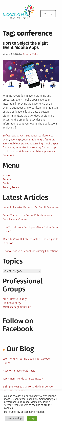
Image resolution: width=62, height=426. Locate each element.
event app (16, 139)
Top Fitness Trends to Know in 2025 (23, 378)
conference (45, 135)
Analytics (19, 135)
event (6, 139)
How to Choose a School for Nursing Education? (30, 251)
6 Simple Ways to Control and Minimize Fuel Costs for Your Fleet (28, 388)
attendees (32, 135)
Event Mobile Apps (13, 143)
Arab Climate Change (15, 298)
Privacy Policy (11, 187)
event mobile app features (38, 139)
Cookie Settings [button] (14, 418)
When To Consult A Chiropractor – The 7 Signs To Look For (30, 241)
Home (6, 175)
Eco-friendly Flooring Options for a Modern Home (27, 360)
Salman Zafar (30, 54)
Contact (7, 183)
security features (42, 147)
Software (8, 135)
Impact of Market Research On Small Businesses (31, 207)
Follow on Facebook (18, 325)
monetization (23, 147)
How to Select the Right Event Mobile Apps (25, 45)
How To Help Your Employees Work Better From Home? (30, 229)
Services (8, 179)
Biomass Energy (12, 302)
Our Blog (20, 349)
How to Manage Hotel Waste (19, 370)
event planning (34, 143)
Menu (48, 14)
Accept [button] (32, 418)
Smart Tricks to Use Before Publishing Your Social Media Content (27, 217)
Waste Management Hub (17, 306)
